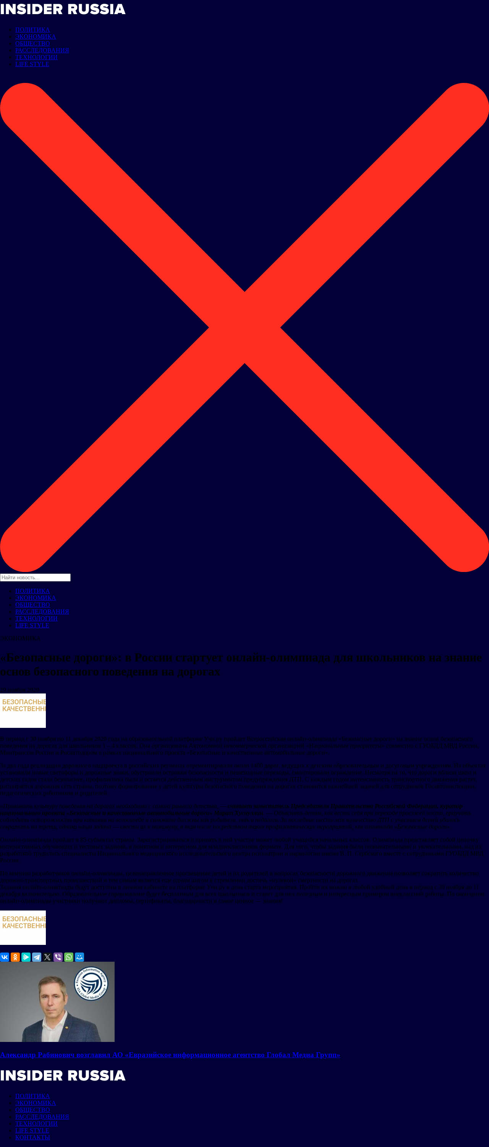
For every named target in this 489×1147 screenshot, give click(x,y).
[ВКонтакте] (4, 957)
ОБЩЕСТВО (32, 43)
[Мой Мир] (79, 957)
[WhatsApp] (68, 957)
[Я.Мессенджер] (26, 957)
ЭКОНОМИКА (35, 36)
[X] (47, 957)
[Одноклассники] (15, 957)
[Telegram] (36, 957)
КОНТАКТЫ (32, 1137)
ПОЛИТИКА (32, 29)
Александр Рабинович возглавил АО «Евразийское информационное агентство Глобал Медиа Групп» (170, 1055)
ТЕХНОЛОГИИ (36, 57)
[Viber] (58, 957)
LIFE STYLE (32, 64)
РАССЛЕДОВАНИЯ (42, 50)
